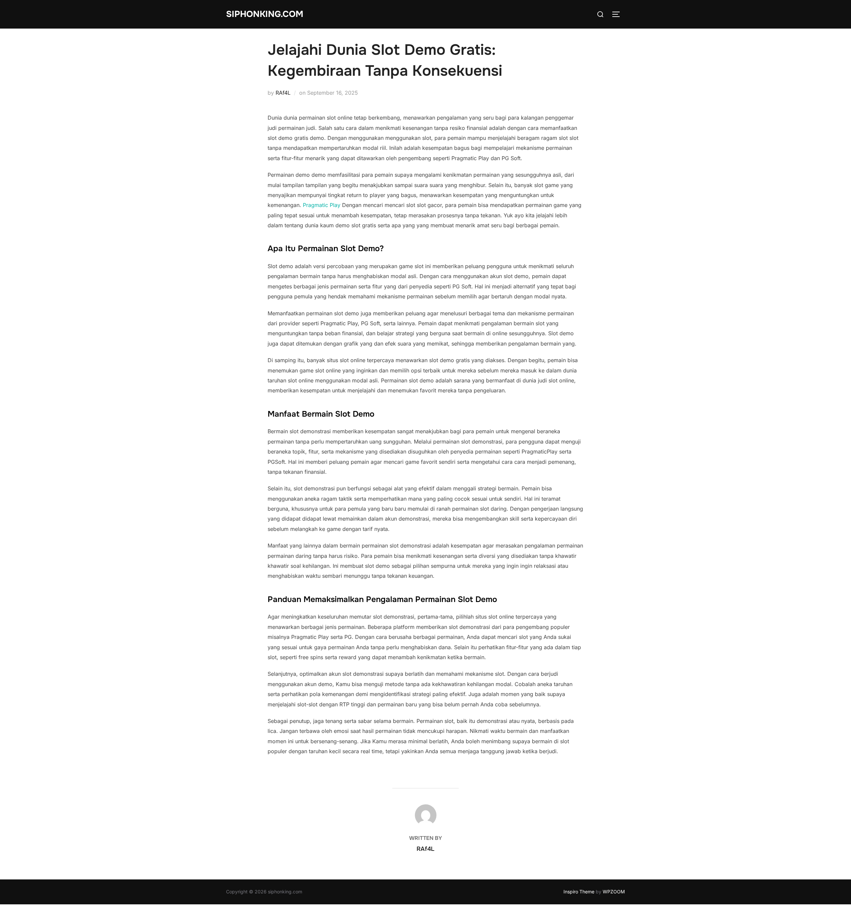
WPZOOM (614, 891)
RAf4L (283, 92)
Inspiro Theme (578, 891)
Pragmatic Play (321, 205)
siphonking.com (264, 14)
